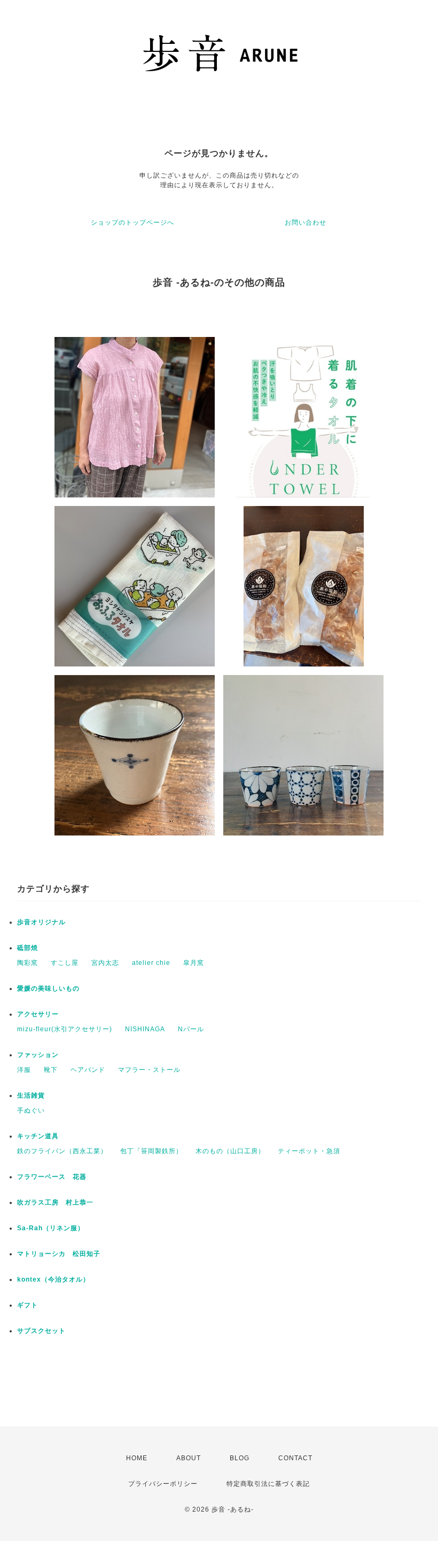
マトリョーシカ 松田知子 (58, 1254)
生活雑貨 (31, 1095)
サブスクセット (41, 1331)
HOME (136, 1458)
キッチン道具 (38, 1136)
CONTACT (295, 1458)
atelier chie (151, 963)
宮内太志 (105, 963)
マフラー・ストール (149, 1070)
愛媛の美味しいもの (48, 988)
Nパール (191, 1029)
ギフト (27, 1305)
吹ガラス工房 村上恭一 (55, 1202)
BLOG (239, 1458)
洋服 (24, 1070)
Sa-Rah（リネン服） (50, 1228)
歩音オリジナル (41, 922)
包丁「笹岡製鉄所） (151, 1151)
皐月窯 (193, 963)
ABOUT (188, 1458)
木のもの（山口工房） (230, 1151)
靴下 (51, 1070)
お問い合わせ (305, 222)
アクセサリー (41, 1014)
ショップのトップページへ (132, 222)
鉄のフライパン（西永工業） (62, 1151)
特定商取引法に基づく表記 (268, 1484)
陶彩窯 (27, 963)
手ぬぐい (31, 1110)
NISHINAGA (145, 1029)
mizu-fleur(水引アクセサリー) (64, 1029)
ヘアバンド (88, 1070)
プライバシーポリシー (163, 1484)
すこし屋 (65, 963)
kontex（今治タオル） (53, 1279)
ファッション (38, 1055)
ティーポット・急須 (309, 1151)
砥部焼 (27, 948)
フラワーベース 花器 (52, 1176)
